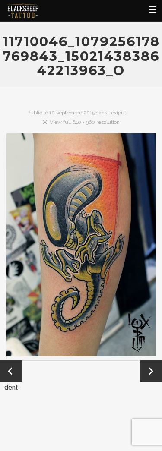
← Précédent (11, 372)
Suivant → (151, 371)
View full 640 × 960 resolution (85, 122)
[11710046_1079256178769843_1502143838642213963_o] (81, 246)
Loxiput (117, 113)
